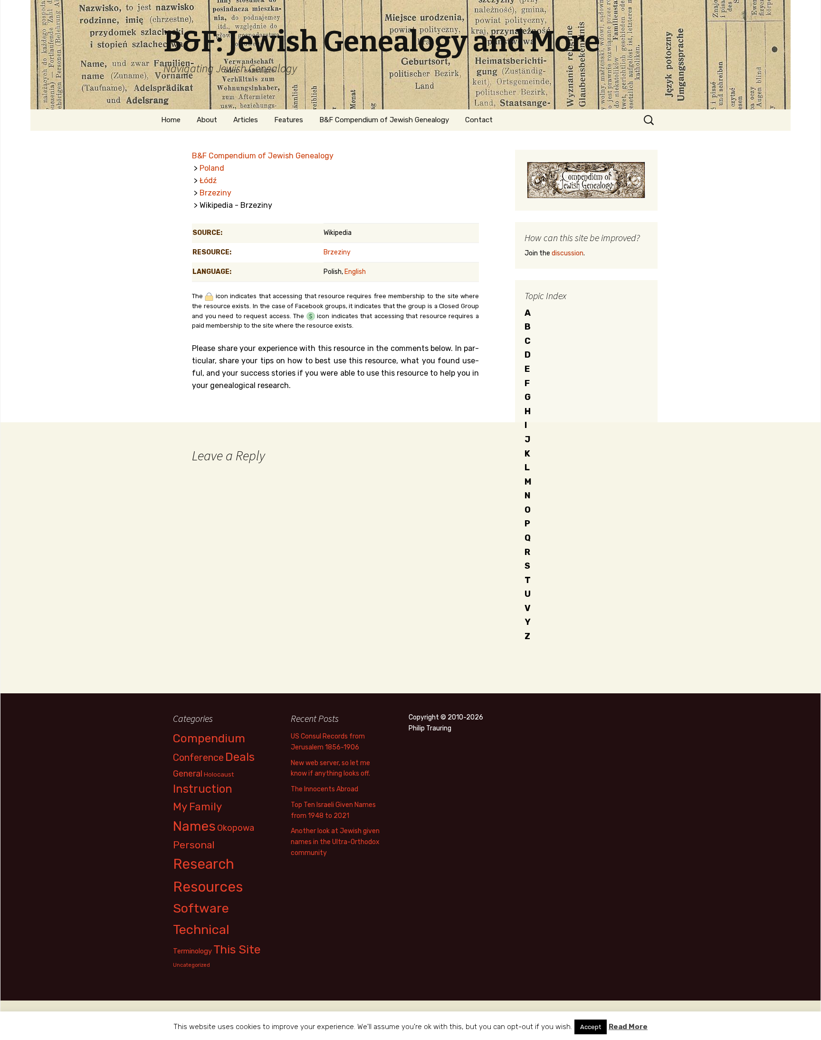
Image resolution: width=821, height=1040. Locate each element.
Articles (245, 120)
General (187, 773)
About (207, 120)
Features (288, 120)
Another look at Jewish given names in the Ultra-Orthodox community (335, 842)
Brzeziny (215, 192)
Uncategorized (191, 965)
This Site (237, 949)
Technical (201, 929)
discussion (567, 253)
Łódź (208, 180)
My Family (197, 806)
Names (194, 826)
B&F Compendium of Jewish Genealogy (384, 120)
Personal (194, 845)
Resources (208, 887)
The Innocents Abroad (324, 789)
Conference (198, 757)
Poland (212, 168)
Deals (240, 757)
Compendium (209, 738)
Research (203, 864)
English (355, 272)
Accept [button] (590, 1026)
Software (201, 908)
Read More (628, 1026)
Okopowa (235, 828)
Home (171, 120)
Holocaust (219, 774)
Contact (479, 120)
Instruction (202, 789)
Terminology (192, 951)
